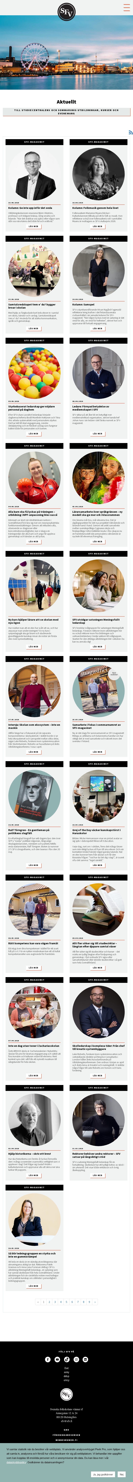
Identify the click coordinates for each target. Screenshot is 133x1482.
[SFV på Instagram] (76, 1359)
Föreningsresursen (66, 1435)
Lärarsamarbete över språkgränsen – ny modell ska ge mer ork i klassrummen (97, 513)
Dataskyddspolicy (66, 1369)
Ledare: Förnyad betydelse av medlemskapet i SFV (90, 408)
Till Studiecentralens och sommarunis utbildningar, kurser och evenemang (66, 112)
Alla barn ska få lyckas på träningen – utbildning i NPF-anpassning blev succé (32, 513)
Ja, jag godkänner (103, 1474)
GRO (66, 1429)
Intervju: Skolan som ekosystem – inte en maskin (34, 726)
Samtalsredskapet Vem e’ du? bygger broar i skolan (31, 306)
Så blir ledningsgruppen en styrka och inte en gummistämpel (32, 1255)
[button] (126, 7)
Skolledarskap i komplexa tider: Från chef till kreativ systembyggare (98, 1047)
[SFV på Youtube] (57, 1359)
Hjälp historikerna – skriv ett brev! (29, 1153)
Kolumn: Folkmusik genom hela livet (95, 208)
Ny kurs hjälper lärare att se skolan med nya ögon (33, 621)
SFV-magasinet (34, 142)
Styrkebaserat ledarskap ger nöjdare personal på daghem (31, 408)
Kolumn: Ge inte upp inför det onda (30, 208)
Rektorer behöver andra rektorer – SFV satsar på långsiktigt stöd (96, 1155)
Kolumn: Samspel (83, 304)
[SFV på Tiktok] (67, 1359)
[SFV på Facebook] (48, 1359)
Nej (121, 1474)
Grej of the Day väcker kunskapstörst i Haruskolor (96, 831)
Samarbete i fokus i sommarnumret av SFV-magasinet (96, 726)
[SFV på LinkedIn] (85, 1359)
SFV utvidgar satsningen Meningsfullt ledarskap (96, 621)
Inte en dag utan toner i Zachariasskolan (33, 1045)
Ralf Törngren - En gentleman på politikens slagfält (28, 831)
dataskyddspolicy (16, 1462)
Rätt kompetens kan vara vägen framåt (33, 943)
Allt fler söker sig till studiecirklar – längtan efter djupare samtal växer (94, 944)
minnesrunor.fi (67, 1440)
